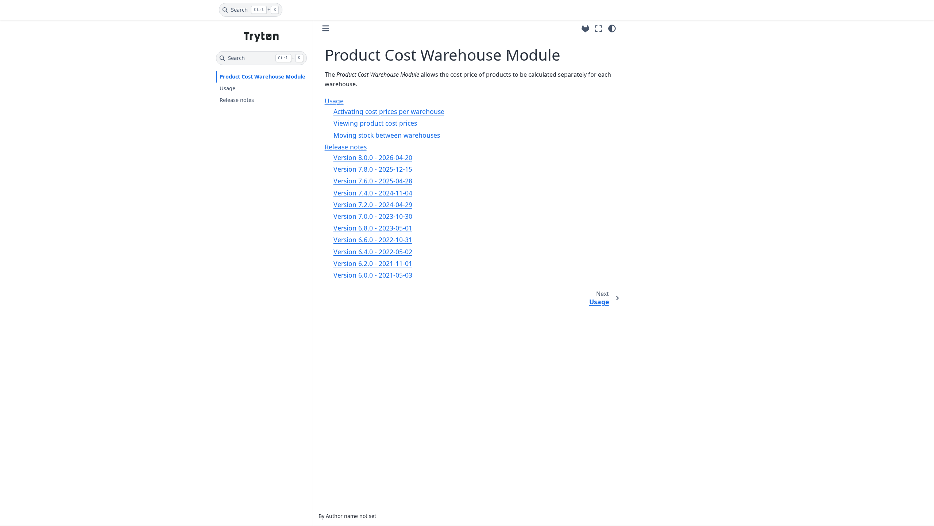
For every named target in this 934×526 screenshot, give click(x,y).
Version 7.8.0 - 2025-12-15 (372, 169)
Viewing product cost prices (375, 123)
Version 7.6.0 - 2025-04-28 (372, 180)
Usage (227, 88)
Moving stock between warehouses (386, 135)
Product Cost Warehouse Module (262, 76)
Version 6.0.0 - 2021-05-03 (372, 275)
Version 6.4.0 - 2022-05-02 (372, 251)
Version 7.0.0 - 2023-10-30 (372, 216)
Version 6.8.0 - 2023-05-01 (372, 228)
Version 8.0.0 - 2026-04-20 (372, 157)
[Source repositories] (585, 29)
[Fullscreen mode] (598, 28)
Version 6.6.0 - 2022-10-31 (372, 239)
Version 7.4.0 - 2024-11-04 (372, 192)
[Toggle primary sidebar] (325, 28)
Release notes (237, 99)
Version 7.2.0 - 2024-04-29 (372, 204)
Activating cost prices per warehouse (388, 111)
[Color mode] (612, 28)
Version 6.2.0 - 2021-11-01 (372, 263)
